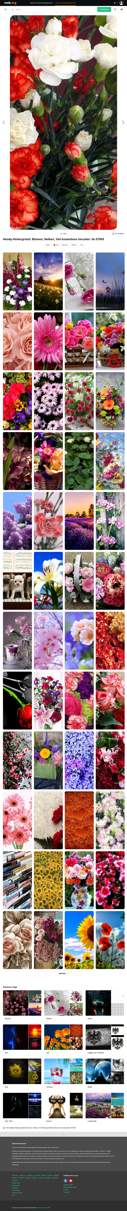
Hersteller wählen (68, 1184)
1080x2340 (30, 1175)
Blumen (65, 245)
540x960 (48, 1178)
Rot (57, 245)
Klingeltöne (15, 1188)
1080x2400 (22, 1175)
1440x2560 (28, 1178)
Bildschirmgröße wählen (70, 1187)
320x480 (14, 1178)
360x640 (34, 1178)
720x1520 (14, 1180)
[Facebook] (66, 1182)
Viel (81, 245)
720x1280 (37, 1175)
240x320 (43, 1175)
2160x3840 (55, 1178)
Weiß (48, 245)
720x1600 (49, 1175)
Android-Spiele (16, 1183)
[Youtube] (71, 1182)
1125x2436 (41, 1178)
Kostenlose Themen (17, 1193)
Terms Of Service (41, 1207)
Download (104, 9)
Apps (13, 1195)
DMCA (49, 1207)
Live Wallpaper (16, 1190)
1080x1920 (15, 1175)
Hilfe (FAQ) (66, 1192)
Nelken (74, 245)
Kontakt (66, 1189)
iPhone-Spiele (16, 1185)
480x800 (56, 1175)
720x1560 (20, 1178)
